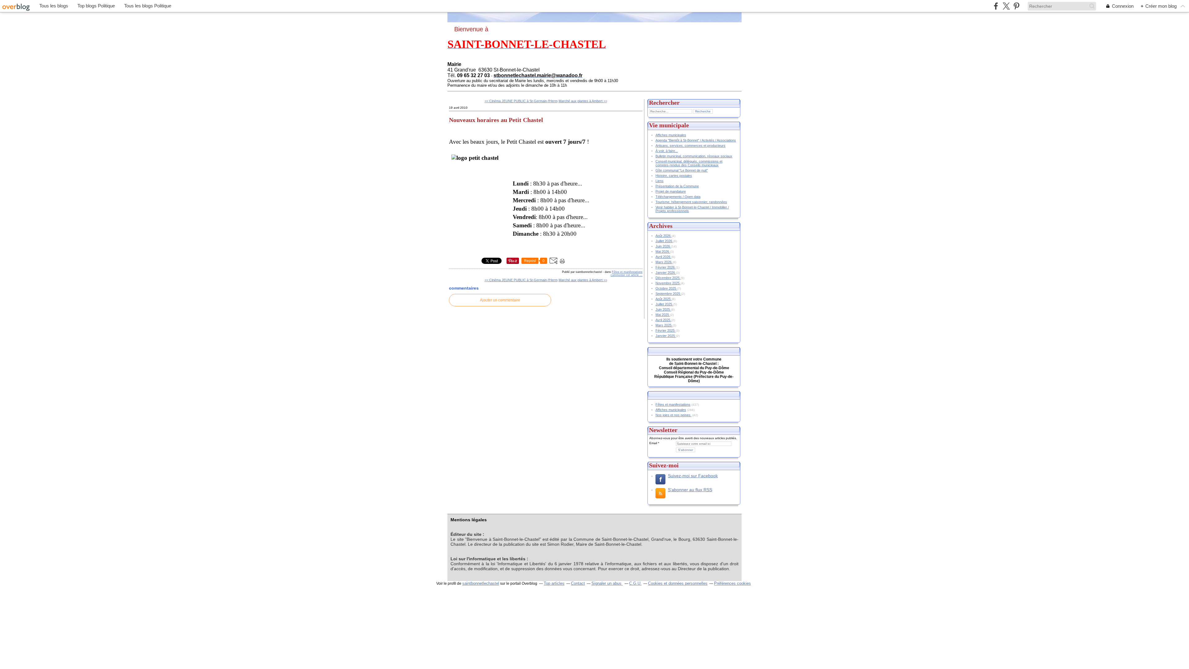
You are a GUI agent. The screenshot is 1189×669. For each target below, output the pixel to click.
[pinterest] (1016, 6)
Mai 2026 (662, 251)
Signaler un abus (607, 583)
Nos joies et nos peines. (673, 415)
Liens (659, 181)
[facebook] (996, 6)
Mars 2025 (664, 325)
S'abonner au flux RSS (690, 489)
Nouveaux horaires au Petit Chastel (496, 119)
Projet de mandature (670, 191)
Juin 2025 (663, 309)
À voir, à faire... (666, 151)
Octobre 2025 (666, 288)
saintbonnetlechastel (480, 583)
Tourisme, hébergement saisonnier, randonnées (691, 202)
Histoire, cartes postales (673, 175)
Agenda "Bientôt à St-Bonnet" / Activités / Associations (695, 140)
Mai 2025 (662, 315)
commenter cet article (625, 275)
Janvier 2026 (665, 272)
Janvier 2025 (665, 336)
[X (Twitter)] (1006, 6)
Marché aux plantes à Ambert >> (583, 101)
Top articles (554, 583)
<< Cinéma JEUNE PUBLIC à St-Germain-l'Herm (521, 101)
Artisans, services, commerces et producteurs (690, 145)
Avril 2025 (663, 320)
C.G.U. (635, 583)
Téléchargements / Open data (677, 197)
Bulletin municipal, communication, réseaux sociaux (693, 156)
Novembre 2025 (668, 283)
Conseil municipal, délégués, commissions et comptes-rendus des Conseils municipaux (688, 163)
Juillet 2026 (664, 241)
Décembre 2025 (668, 278)
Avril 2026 (663, 257)
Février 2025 (665, 330)
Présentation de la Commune (677, 186)
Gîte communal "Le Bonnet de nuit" (681, 170)
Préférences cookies (732, 583)
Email (653, 443)
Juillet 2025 (664, 304)
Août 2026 (663, 236)
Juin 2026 (663, 246)
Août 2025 (663, 299)
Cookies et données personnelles (678, 583)
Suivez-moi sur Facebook (693, 475)
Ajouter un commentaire (500, 300)
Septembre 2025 (668, 293)
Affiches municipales (670, 135)
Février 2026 (665, 267)
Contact (578, 583)
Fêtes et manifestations (627, 271)
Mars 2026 (664, 262)
